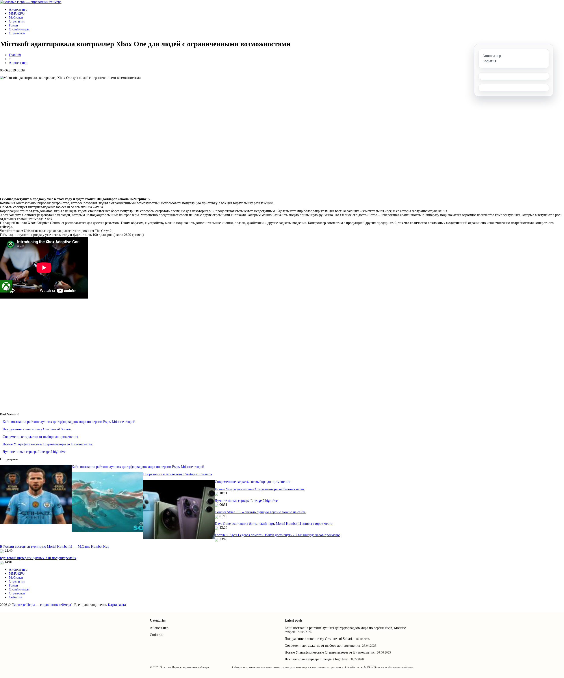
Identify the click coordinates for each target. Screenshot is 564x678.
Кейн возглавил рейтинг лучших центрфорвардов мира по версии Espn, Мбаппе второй (69, 422)
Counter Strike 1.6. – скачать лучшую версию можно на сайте (260, 512)
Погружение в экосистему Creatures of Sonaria (37, 429)
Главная (15, 55)
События (15, 597)
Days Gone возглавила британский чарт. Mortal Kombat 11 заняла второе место (273, 523)
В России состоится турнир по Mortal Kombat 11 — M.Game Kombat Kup (54, 546)
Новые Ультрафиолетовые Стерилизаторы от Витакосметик (48, 444)
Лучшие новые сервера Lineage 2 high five (34, 452)
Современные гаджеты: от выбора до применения (40, 437)
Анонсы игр (18, 9)
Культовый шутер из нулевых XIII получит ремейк (38, 558)
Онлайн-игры (19, 29)
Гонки (13, 25)
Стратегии (17, 21)
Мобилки (16, 17)
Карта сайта (117, 605)
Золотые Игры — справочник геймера (42, 605)
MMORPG (17, 13)
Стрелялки (17, 33)
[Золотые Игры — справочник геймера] (30, 2)
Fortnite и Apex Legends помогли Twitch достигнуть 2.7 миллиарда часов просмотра (277, 535)
